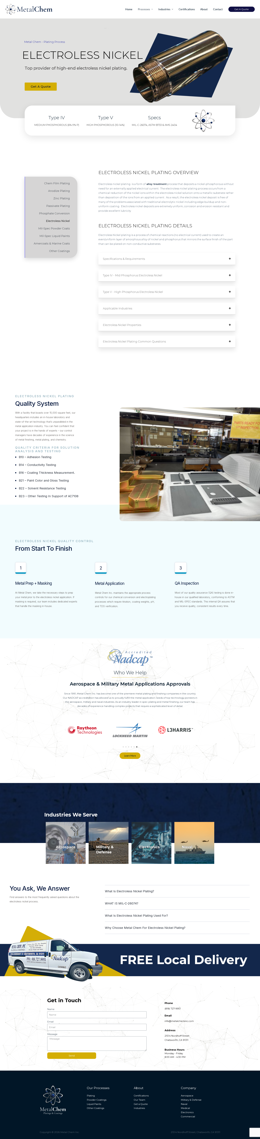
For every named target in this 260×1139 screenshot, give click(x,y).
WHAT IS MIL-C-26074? (121, 903)
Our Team (139, 1099)
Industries (164, 9)
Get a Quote (141, 1104)
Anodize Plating (59, 190)
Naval (187, 847)
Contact (218, 9)
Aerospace (66, 847)
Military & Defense (191, 1099)
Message (52, 1034)
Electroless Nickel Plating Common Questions (134, 341)
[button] (44, 42)
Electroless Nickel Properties (122, 325)
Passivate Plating (58, 205)
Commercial (188, 1116)
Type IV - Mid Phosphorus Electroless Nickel (132, 275)
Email (50, 1021)
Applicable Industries (117, 308)
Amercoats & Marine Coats (52, 243)
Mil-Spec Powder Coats (54, 228)
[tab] (166, 259)
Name (50, 1009)
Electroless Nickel (58, 221)
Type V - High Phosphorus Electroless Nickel (133, 292)
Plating (91, 1095)
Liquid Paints (94, 1104)
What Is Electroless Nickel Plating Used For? (136, 915)
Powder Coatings (96, 1099)
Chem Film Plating (57, 183)
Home (128, 9)
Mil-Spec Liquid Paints (55, 236)
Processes (144, 9)
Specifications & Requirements (124, 259)
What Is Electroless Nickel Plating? (129, 891)
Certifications (187, 9)
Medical (185, 1108)
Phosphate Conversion (54, 213)
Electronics (149, 847)
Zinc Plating (61, 198)
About (204, 9)
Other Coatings (59, 251)
